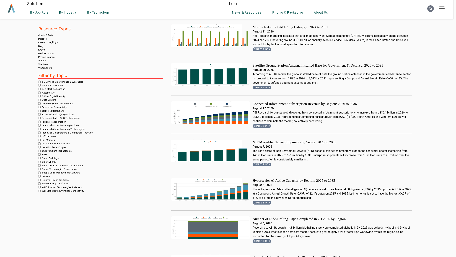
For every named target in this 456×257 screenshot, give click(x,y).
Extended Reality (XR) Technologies (60, 118)
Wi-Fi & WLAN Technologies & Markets (62, 187)
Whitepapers (45, 67)
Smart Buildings (50, 158)
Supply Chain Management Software (61, 172)
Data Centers (49, 99)
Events (41, 49)
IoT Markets (48, 139)
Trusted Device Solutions (55, 179)
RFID (44, 154)
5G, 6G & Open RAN (52, 85)
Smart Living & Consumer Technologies (62, 165)
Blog (40, 46)
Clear (100, 21)
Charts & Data (45, 35)
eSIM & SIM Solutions (53, 110)
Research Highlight (48, 42)
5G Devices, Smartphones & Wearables (62, 81)
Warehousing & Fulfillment (55, 183)
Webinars (43, 64)
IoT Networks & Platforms (56, 143)
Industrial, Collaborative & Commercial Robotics (67, 132)
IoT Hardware (49, 136)
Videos (42, 60)
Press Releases (46, 57)
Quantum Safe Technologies (57, 150)
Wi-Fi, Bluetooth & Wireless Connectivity (63, 190)
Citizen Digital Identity (53, 96)
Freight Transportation (54, 121)
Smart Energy (49, 161)
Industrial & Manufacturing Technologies (63, 129)
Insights (42, 38)
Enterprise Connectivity (54, 107)
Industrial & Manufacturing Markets (60, 125)
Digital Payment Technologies (57, 103)
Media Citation (46, 53)
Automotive (48, 92)
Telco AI (46, 176)
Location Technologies (54, 147)
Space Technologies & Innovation (59, 169)
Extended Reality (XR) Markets (58, 114)
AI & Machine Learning (53, 88)
